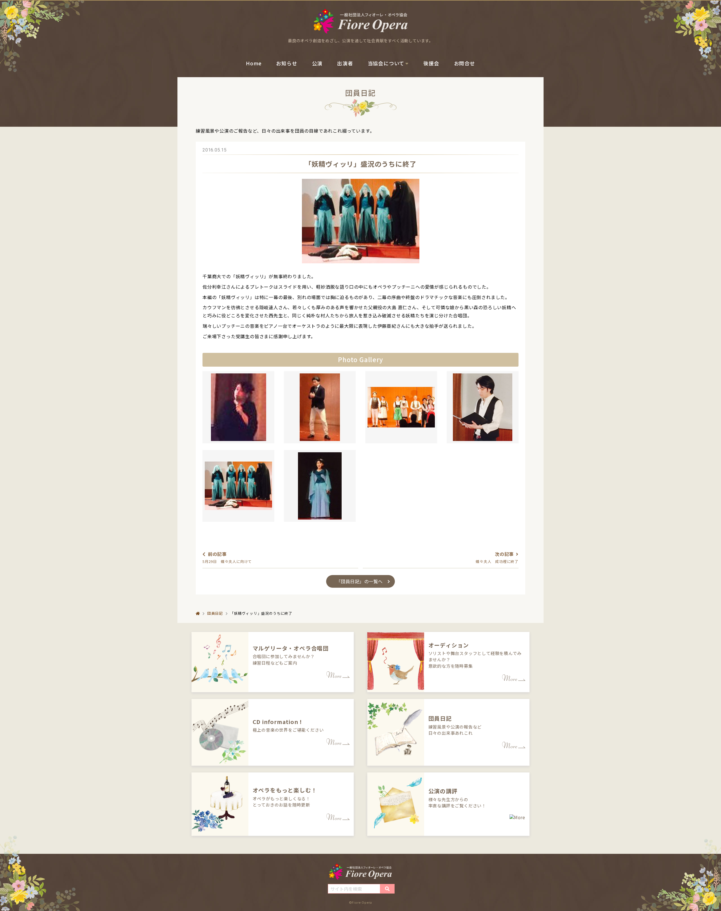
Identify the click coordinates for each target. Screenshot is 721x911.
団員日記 (215, 613)
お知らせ (286, 63)
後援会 (431, 63)
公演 (317, 63)
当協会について (386, 63)
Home (253, 63)
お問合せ (464, 63)
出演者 (345, 63)
